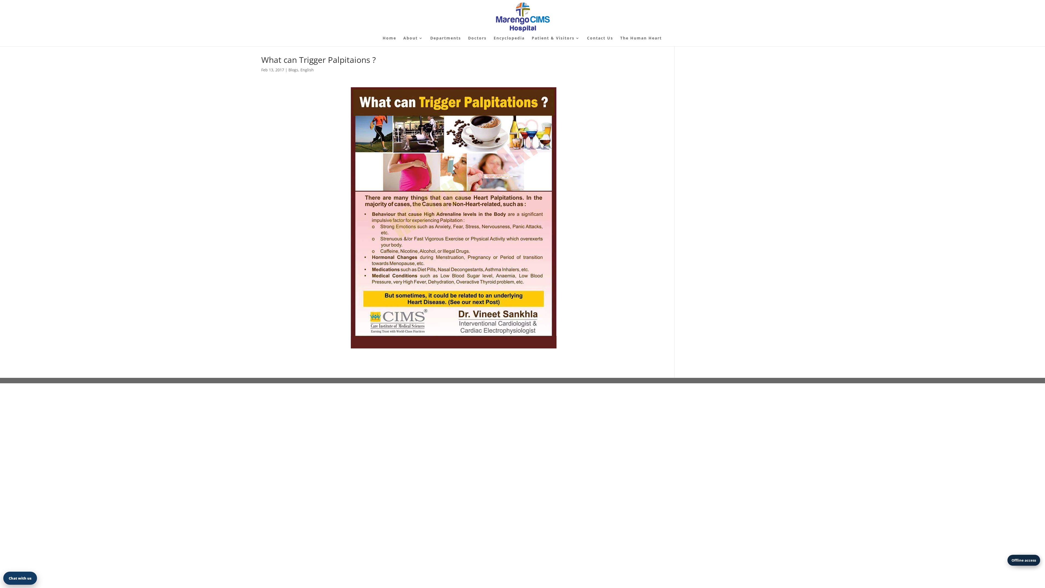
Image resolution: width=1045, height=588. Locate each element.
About (410, 38)
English (307, 69)
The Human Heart (641, 38)
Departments (445, 38)
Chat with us (20, 578)
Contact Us (600, 38)
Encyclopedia (509, 38)
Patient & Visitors (553, 38)
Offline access (1024, 560)
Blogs (293, 69)
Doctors (477, 38)
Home (389, 38)
